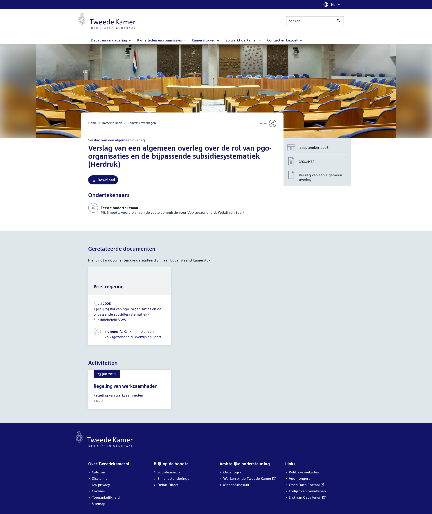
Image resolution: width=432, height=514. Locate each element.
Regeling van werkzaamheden (126, 386)
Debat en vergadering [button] (109, 40)
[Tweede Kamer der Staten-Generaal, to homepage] (106, 21)
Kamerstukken (112, 123)
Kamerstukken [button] (204, 40)
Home (92, 123)
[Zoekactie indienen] (339, 20)
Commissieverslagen (142, 123)
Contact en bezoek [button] (283, 40)
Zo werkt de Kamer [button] (241, 40)
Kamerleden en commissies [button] (160, 40)
